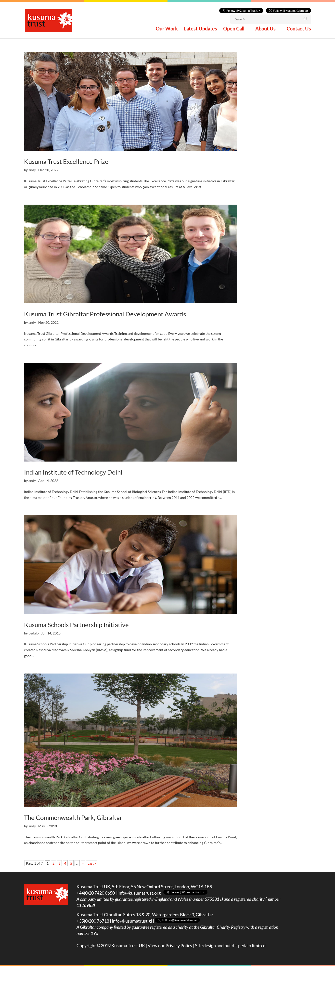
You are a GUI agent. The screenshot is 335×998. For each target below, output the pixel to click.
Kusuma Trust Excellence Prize (66, 161)
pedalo (33, 633)
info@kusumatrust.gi (132, 921)
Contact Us (299, 29)
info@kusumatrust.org (139, 893)
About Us (265, 29)
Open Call (233, 29)
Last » (92, 863)
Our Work (167, 29)
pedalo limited (252, 945)
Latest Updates (200, 29)
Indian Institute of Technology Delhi (73, 472)
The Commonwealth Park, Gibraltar (73, 817)
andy (32, 170)
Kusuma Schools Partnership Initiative (76, 625)
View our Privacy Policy (170, 945)
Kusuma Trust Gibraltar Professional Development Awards (105, 314)
